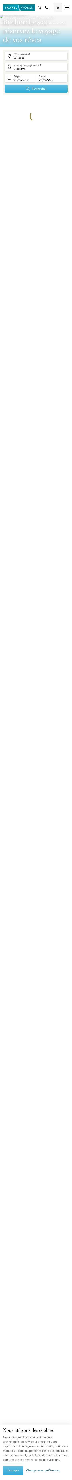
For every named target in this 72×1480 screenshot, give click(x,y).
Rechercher (39, 88)
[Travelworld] (19, 7)
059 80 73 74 (46, 7)
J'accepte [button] (13, 1470)
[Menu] (65, 7)
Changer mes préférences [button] (43, 1470)
